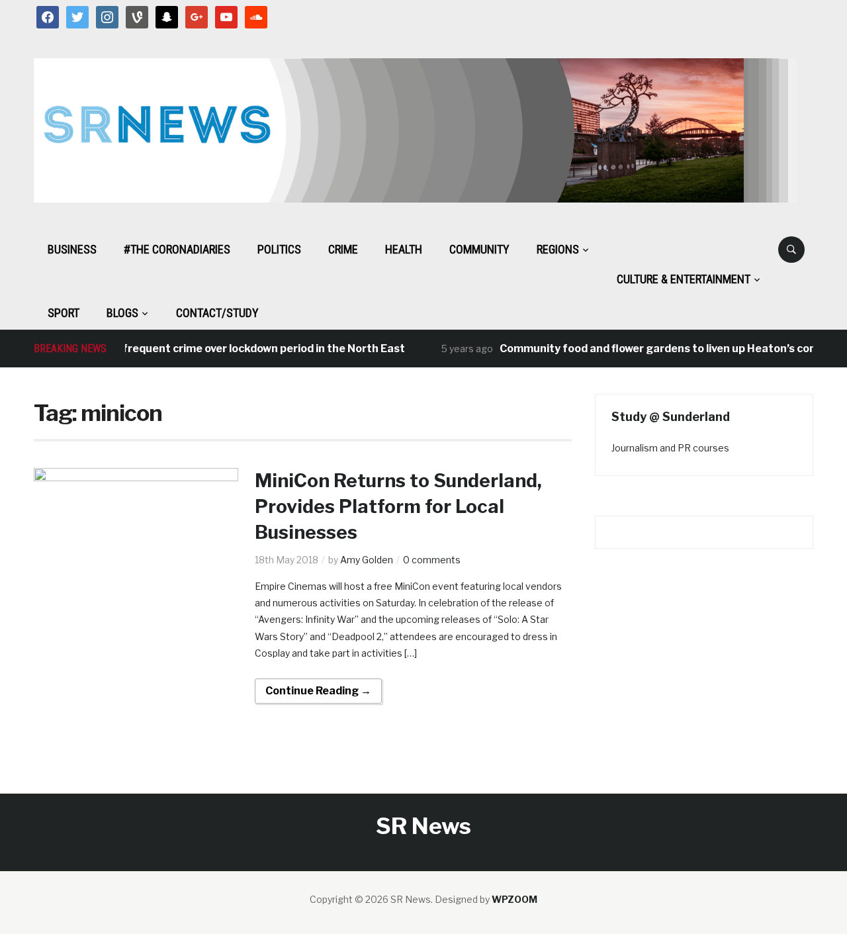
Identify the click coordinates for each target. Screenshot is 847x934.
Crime (343, 249)
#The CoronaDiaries (177, 249)
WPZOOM (514, 899)
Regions (558, 249)
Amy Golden (366, 559)
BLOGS (122, 313)
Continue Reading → (318, 690)
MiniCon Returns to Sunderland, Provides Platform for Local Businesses (398, 506)
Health (403, 249)
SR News (423, 825)
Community (479, 249)
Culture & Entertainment (683, 279)
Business (72, 249)
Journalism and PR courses (670, 447)
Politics (279, 249)
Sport (63, 313)
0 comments (432, 559)
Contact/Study (217, 313)
